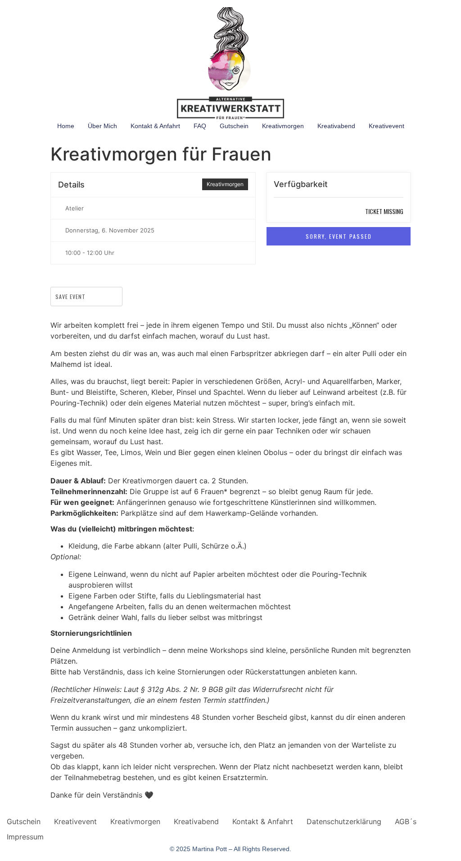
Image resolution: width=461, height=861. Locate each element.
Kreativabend (336, 125)
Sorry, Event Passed (339, 236)
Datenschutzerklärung (344, 821)
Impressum (25, 836)
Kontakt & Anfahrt (155, 125)
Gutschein (234, 125)
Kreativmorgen (283, 125)
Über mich (102, 125)
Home (65, 125)
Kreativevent (386, 125)
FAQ (200, 125)
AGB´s (405, 821)
